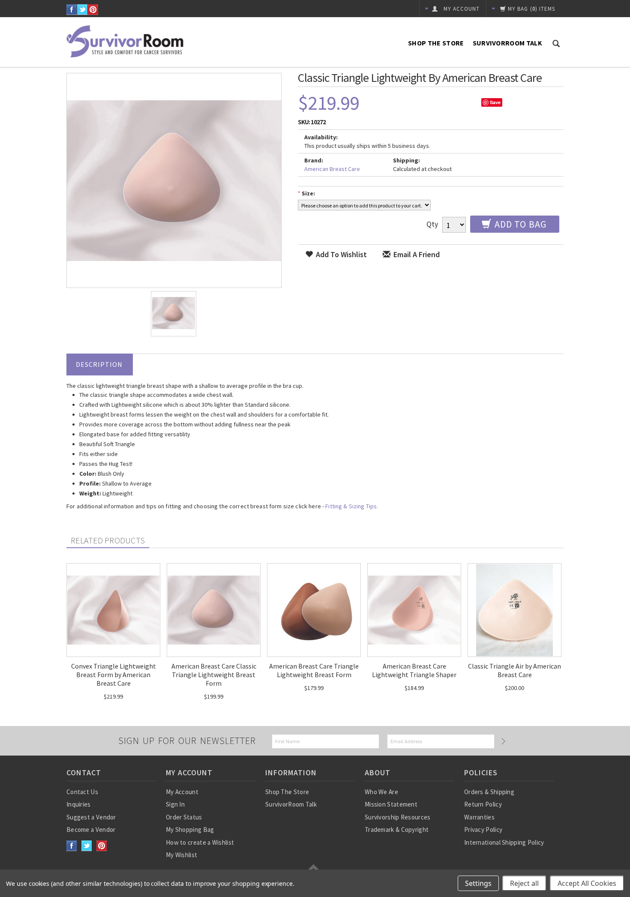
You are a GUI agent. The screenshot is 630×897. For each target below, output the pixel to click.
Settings (478, 883)
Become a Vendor (91, 829)
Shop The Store (436, 43)
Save (495, 102)
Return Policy (483, 804)
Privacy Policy (483, 829)
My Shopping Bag (190, 829)
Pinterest (93, 9)
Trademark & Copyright (397, 829)
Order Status (184, 817)
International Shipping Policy (504, 842)
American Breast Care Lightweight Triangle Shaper (414, 670)
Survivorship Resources (398, 817)
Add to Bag (519, 224)
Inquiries (78, 804)
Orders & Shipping (489, 792)
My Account (182, 792)
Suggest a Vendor (91, 817)
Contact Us (82, 792)
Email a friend (416, 254)
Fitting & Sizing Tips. (351, 506)
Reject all (524, 883)
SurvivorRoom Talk (507, 43)
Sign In (175, 804)
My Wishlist (181, 855)
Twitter (82, 9)
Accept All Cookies (587, 883)
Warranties (479, 817)
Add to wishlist (340, 254)
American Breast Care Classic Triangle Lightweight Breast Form (213, 674)
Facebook (71, 9)
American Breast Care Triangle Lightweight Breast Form (314, 670)
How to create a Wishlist (200, 842)
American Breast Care (332, 169)
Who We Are (381, 792)
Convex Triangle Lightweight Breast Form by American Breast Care (113, 674)
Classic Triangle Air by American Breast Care (514, 670)
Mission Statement (391, 804)
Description (99, 364)
